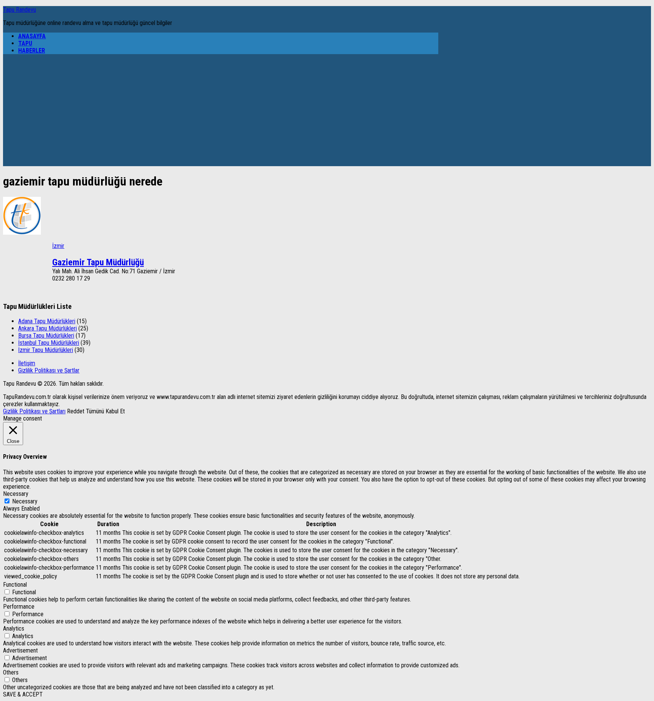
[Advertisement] (220, 113)
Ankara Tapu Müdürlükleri (47, 328)
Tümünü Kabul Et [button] (105, 411)
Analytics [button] (13, 628)
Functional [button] (15, 584)
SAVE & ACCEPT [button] (23, 694)
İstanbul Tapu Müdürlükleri (48, 342)
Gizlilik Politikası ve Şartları (34, 411)
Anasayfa (32, 36)
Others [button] (11, 672)
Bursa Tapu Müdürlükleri (46, 335)
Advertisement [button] (20, 650)
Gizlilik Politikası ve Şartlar (48, 370)
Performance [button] (18, 606)
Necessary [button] (15, 493)
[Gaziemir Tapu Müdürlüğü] (22, 232)
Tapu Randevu (19, 9)
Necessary (24, 501)
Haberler (31, 50)
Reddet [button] (75, 411)
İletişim (26, 363)
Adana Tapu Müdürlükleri (46, 321)
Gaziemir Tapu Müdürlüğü (98, 262)
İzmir (58, 245)
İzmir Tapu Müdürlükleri (45, 350)
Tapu (25, 43)
